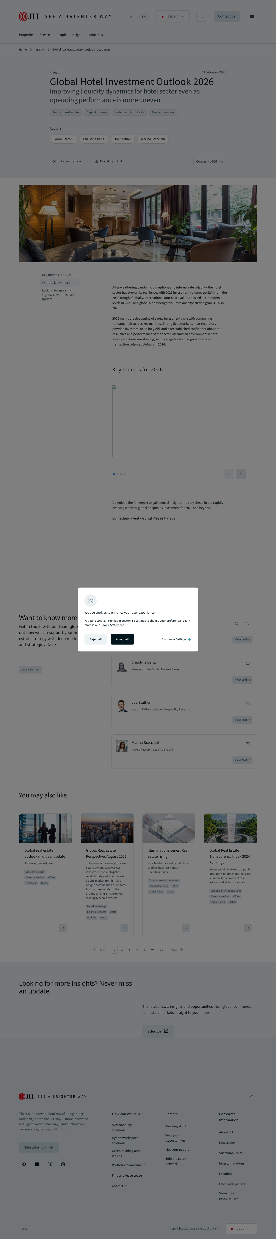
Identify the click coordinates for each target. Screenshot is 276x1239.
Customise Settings (176, 639)
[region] (138, 619)
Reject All (96, 639)
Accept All (122, 639)
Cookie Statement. (112, 625)
